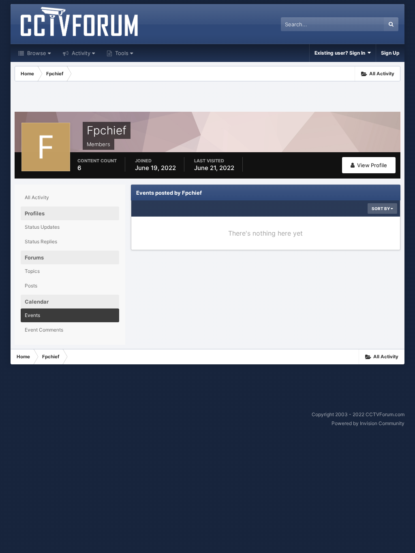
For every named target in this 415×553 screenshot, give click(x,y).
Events (32, 315)
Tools (120, 53)
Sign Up (390, 53)
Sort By (381, 208)
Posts (31, 286)
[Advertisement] (207, 97)
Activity (80, 53)
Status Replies (41, 241)
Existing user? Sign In (341, 53)
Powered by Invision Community (368, 423)
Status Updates (42, 227)
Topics (32, 271)
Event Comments (44, 330)
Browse (36, 53)
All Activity (37, 197)
